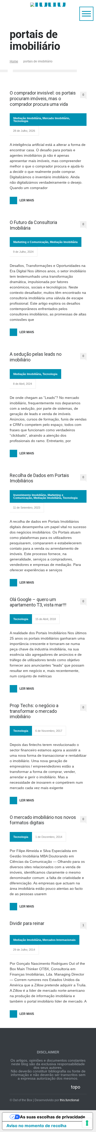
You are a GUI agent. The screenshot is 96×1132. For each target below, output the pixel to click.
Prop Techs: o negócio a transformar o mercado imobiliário (34, 711)
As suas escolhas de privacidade (52, 1116)
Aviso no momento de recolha (36, 1125)
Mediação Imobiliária (27, 118)
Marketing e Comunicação (30, 242)
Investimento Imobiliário (29, 495)
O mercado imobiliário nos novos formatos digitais (43, 820)
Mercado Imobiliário (55, 118)
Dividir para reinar (27, 923)
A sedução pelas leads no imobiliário (35, 356)
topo (75, 1087)
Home (14, 61)
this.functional (69, 1100)
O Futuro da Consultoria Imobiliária (33, 225)
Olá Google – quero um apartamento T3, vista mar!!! (38, 602)
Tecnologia (20, 121)
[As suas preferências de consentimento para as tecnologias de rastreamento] (87, 1123)
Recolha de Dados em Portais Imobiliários (39, 478)
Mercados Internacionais (59, 939)
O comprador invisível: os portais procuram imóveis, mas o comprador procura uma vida (43, 98)
